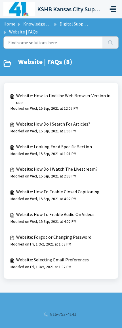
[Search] (110, 42)
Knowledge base (39, 24)
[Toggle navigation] (113, 9)
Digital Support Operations (86, 24)
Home (9, 24)
